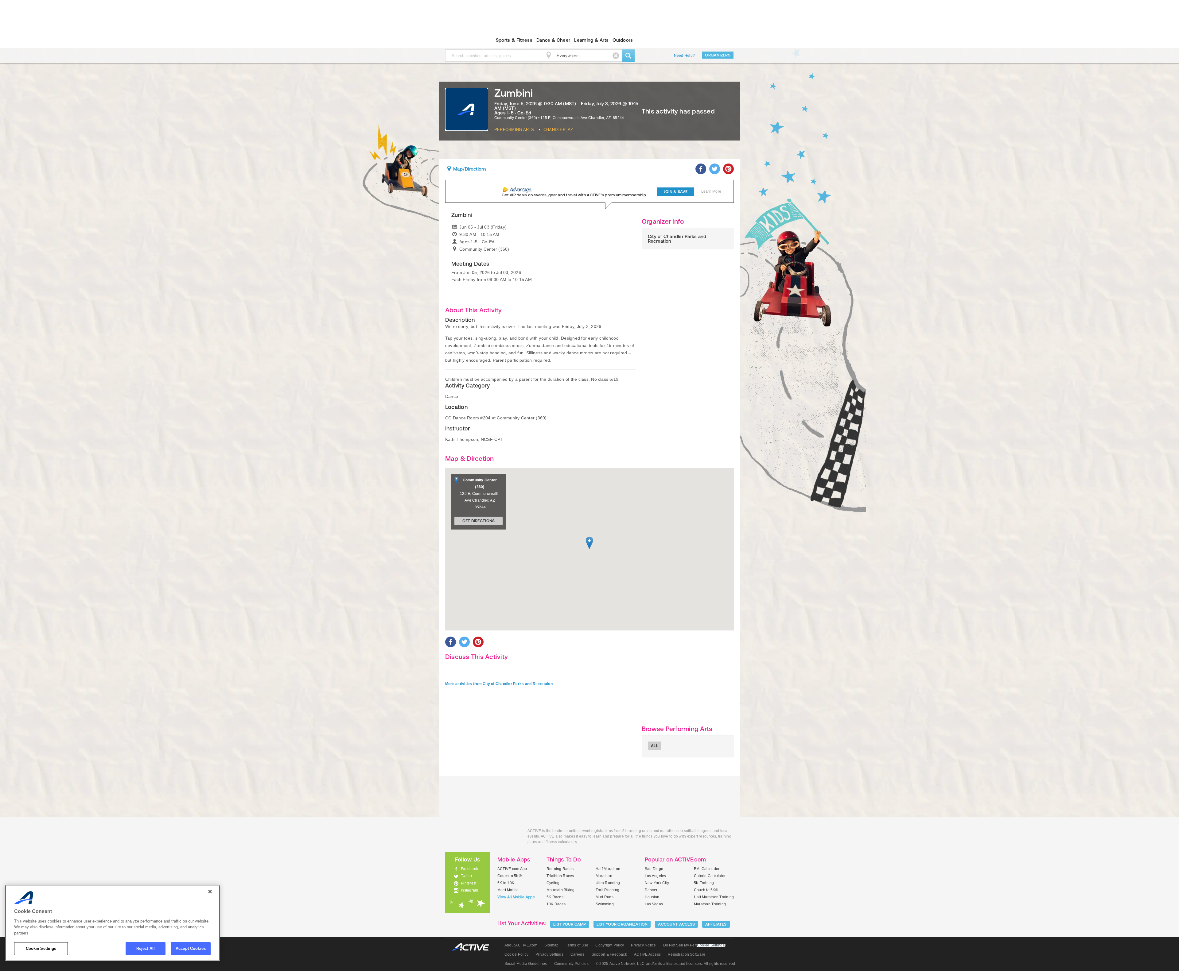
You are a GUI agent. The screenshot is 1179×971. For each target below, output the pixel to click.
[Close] (210, 891)
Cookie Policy (516, 954)
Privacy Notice (643, 945)
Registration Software (686, 954)
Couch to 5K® (509, 876)
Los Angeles (655, 876)
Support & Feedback (609, 954)
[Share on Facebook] (700, 169)
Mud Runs (604, 897)
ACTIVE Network (473, 947)
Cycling (553, 883)
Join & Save (675, 191)
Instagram (469, 890)
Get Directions (478, 520)
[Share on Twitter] (714, 169)
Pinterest (468, 883)
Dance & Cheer (553, 40)
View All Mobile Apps (516, 897)
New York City (657, 883)
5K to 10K (505, 883)
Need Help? (684, 55)
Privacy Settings (549, 954)
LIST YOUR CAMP (569, 924)
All (654, 745)
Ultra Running (608, 883)
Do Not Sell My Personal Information (694, 945)
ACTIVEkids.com (462, 40)
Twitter (466, 876)
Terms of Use (577, 945)
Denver (651, 890)
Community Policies (571, 963)
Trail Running (607, 890)
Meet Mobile (508, 890)
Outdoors (623, 40)
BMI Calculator (706, 869)
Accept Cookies (191, 948)
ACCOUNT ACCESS (676, 924)
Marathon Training (710, 904)
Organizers (717, 55)
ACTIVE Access (647, 954)
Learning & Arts (591, 40)
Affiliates (716, 924)
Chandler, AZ (558, 129)
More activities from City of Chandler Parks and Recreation (499, 684)
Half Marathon (608, 869)
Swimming (605, 904)
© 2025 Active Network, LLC (620, 963)
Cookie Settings (41, 948)
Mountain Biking (561, 890)
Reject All (145, 948)
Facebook (469, 869)
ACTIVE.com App (512, 869)
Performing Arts (514, 129)
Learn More (711, 191)
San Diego (654, 869)
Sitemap (551, 945)
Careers (577, 954)
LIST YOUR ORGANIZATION (622, 924)
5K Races (555, 897)
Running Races (560, 869)
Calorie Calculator (710, 876)
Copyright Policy (609, 945)
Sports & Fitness (514, 40)
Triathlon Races (560, 876)
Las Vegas (654, 904)
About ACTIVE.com (520, 945)
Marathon (604, 876)
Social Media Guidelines (525, 963)
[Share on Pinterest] (728, 169)
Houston (652, 897)
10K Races (556, 904)
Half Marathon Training (714, 897)
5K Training (704, 883)
